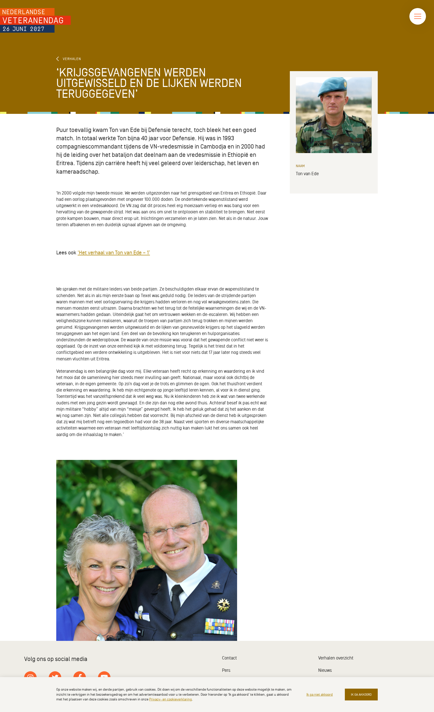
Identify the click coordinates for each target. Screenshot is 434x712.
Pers (226, 670)
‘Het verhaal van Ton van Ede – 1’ (114, 253)
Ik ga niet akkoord (319, 694)
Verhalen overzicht (335, 657)
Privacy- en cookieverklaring (170, 699)
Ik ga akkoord (361, 694)
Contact (229, 657)
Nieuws (325, 670)
